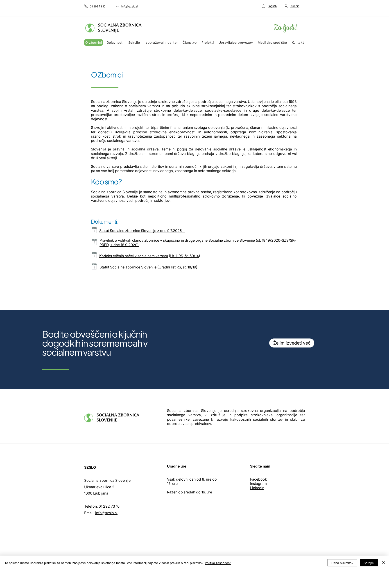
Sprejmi (369, 563)
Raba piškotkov (342, 563)
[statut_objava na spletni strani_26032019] (94, 230)
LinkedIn (257, 488)
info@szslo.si (106, 513)
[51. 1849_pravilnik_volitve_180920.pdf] (94, 242)
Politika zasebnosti (218, 563)
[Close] (383, 562)
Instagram (258, 483)
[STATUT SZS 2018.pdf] (94, 267)
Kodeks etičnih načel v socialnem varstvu (133, 256)
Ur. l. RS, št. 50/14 (184, 256)
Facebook (258, 479)
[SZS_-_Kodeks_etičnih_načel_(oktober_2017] (94, 255)
